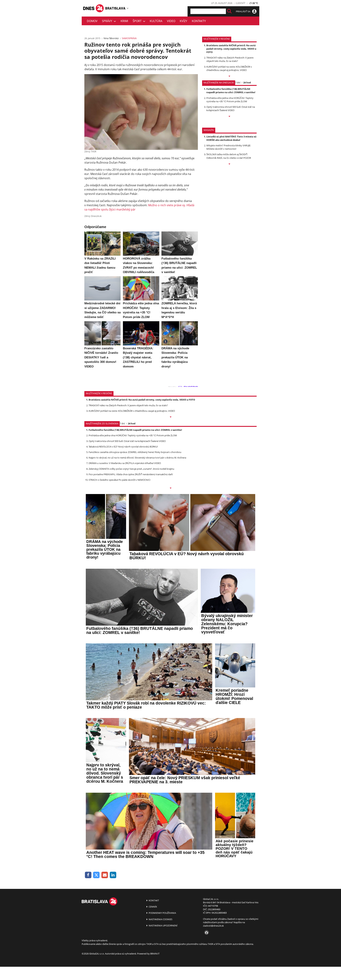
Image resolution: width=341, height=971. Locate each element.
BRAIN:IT (154, 953)
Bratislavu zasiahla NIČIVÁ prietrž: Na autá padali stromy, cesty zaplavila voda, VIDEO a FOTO (231, 49)
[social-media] (206, 932)
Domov (92, 21)
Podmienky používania (162, 912)
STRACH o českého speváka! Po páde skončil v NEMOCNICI (119, 479)
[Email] (105, 875)
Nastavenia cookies (160, 919)
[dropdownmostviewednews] (229, 76)
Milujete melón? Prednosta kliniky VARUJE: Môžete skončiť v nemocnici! (228, 147)
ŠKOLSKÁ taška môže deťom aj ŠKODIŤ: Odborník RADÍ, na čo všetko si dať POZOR (228, 156)
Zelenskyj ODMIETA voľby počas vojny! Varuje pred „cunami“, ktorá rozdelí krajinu (131, 468)
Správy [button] (108, 21)
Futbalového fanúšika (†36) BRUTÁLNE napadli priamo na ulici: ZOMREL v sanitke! (230, 90)
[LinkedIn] (113, 875)
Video (171, 21)
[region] (127, 8)
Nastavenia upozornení (162, 925)
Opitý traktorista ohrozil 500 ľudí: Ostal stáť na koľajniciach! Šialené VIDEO (230, 108)
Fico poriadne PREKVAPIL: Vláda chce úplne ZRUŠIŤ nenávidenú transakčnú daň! (131, 474)
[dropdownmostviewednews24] (229, 116)
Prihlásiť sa (243, 11)
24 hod (247, 82)
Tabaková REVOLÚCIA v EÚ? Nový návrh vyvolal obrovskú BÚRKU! (123, 446)
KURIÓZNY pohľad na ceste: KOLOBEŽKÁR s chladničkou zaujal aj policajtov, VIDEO (229, 68)
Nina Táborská (111, 38)
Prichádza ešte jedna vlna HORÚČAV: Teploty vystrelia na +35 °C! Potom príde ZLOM (229, 99)
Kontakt (153, 900)
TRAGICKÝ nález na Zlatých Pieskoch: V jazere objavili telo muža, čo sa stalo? (229, 59)
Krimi (124, 21)
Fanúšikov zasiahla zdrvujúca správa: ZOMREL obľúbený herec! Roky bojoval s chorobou (135, 452)
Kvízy (183, 21)
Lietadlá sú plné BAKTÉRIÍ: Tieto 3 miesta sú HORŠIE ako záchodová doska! (231, 138)
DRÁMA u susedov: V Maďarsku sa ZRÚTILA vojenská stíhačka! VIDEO (125, 463)
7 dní (237, 82)
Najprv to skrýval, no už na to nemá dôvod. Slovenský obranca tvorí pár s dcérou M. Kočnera (137, 457)
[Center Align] (229, 11)
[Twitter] (96, 875)
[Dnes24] (115, 8)
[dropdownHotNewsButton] (229, 164)
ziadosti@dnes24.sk (213, 925)
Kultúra (156, 21)
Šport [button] (138, 21)
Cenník (152, 906)
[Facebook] (88, 875)
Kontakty (199, 21)
